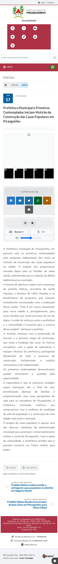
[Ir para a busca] (36, 45)
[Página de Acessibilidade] (12, 45)
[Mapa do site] (35, 37)
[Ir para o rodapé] (43, 45)
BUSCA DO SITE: (10, 52)
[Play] (25, 223)
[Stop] (32, 223)
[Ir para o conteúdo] (22, 45)
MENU (10, 67)
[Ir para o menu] (29, 45)
